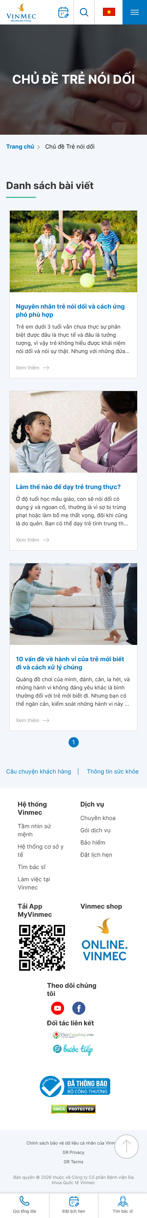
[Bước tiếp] (73, 1049)
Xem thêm (27, 368)
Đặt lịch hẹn (96, 854)
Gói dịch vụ (95, 830)
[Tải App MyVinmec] (42, 947)
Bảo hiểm (92, 842)
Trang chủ (20, 146)
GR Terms (73, 1162)
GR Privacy (73, 1152)
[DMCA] (73, 1109)
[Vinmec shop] (104, 939)
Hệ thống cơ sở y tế (41, 850)
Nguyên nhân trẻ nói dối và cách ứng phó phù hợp (70, 310)
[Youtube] (57, 1008)
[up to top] (126, 1146)
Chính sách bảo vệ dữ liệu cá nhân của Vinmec (74, 1143)
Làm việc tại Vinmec (34, 883)
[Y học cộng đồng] (73, 1035)
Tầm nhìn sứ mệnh (34, 830)
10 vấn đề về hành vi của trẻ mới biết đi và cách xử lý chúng (70, 663)
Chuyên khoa (98, 818)
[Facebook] (78, 1008)
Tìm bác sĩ (31, 867)
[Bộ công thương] (73, 1086)
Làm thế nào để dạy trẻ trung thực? (68, 487)
